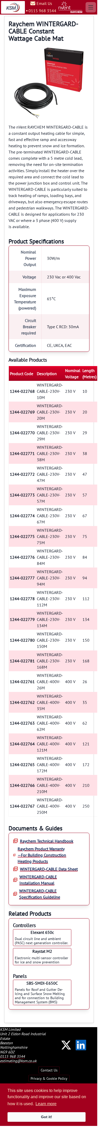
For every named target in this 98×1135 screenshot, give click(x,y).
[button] (66, 1045)
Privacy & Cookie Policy (49, 1078)
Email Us (44, 3)
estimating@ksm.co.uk (18, 1061)
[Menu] (91, 7)
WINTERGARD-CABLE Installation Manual (38, 880)
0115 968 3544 (42, 10)
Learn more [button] (46, 1104)
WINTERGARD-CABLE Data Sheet (49, 869)
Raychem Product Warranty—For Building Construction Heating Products (42, 855)
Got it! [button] (46, 1117)
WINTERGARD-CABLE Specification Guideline (39, 894)
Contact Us (49, 1069)
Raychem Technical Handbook (46, 841)
